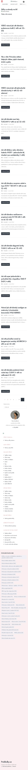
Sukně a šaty (7, 497)
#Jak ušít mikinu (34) (16, 624)
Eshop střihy (5, 4)
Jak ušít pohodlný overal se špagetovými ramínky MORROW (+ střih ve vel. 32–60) (14, 341)
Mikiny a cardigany (9, 459)
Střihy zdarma (23, 4)
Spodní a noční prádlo (9, 472)
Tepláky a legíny (8, 455)
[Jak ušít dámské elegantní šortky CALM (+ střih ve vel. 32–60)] (14, 241)
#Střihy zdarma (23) (18, 632)
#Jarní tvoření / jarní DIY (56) (8, 602)
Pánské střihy (7, 515)
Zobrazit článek (5, 45)
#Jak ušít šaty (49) (6, 607)
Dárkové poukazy (8, 522)
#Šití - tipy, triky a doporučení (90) (9, 591)
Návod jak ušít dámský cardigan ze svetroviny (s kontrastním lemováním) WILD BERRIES (13, 310)
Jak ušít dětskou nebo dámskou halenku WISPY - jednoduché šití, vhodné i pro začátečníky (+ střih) (13, 152)
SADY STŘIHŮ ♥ (8, 483)
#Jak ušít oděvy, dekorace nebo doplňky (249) (12, 566)
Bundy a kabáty (8, 470)
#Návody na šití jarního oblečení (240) (10, 569)
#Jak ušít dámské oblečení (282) (9, 563)
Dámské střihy (7, 452)
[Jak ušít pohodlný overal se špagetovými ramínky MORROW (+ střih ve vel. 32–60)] (14, 334)
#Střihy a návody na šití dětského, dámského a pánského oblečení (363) (12, 557)
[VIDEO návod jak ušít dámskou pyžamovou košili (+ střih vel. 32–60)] (14, 21)
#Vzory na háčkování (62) (20, 596)
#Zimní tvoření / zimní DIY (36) (18, 621)
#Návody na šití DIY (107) (7, 582)
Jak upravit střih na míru (10, 542)
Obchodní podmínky (6, 766)
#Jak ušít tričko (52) (20, 605)
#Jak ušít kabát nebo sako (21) (8, 638)
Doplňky (6, 475)
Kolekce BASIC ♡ (8, 477)
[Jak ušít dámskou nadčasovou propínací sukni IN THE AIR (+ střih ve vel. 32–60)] (14, 210)
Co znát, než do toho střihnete (11, 544)
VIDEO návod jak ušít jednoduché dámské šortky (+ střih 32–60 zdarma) (13, 90)
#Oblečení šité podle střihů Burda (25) (10, 630)
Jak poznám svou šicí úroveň (11, 535)
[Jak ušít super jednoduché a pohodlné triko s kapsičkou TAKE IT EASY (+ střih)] (14, 272)
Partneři (14, 766)
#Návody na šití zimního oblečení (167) (10, 577)
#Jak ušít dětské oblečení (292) (8, 560)
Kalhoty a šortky (8, 466)
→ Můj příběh (15, 427)
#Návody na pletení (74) (7, 596)
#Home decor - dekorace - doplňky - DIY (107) (12, 585)
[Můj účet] (26, 2)
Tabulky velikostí (8, 533)
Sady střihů (6, 444)
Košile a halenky (8, 468)
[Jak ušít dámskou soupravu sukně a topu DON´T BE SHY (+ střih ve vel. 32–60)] (14, 179)
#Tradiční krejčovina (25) (7, 632)
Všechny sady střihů (9, 447)
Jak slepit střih (7, 540)
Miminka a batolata (9, 508)
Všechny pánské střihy (9, 518)
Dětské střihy (7, 488)
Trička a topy (7, 457)
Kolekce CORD (8, 481)
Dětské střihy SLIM (8, 511)
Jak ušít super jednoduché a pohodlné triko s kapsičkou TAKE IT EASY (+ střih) (13, 279)
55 (19, 399)
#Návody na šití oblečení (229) (8, 574)
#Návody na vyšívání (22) (7, 635)
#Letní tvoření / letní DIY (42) (8, 613)
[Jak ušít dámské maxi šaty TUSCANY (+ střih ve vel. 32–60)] (14, 115)
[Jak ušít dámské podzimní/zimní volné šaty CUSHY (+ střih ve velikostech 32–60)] (14, 365)
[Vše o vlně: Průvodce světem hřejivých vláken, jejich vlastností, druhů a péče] (14, 52)
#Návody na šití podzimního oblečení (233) (11, 571)
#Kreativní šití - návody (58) (8, 599)
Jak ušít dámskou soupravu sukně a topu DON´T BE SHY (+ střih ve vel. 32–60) (13, 185)
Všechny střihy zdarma (9, 440)
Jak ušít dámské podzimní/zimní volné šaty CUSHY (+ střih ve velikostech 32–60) (12, 372)
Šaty (5, 464)
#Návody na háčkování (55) (8, 605)
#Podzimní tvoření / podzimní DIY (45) (10, 610)
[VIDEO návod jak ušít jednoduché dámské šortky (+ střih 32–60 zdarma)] (14, 83)
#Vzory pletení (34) (6, 624)
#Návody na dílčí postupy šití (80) (9, 594)
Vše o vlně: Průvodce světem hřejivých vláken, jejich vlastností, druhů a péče (12, 59)
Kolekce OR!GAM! (9, 479)
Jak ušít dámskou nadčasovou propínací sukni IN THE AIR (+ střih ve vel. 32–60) (13, 217)
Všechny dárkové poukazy (10, 525)
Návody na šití (13, 4)
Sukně (6, 461)
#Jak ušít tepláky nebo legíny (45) (18, 607)
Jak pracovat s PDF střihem (10, 537)
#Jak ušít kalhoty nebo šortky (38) (9, 618)
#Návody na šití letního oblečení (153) (10, 580)
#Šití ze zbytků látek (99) (7, 588)
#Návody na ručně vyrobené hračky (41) (11, 616)
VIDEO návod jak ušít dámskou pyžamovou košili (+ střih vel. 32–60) (13, 28)
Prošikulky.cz (6, 762)
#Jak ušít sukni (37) (6, 621)
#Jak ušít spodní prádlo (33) (8, 627)
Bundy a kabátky (8, 502)
